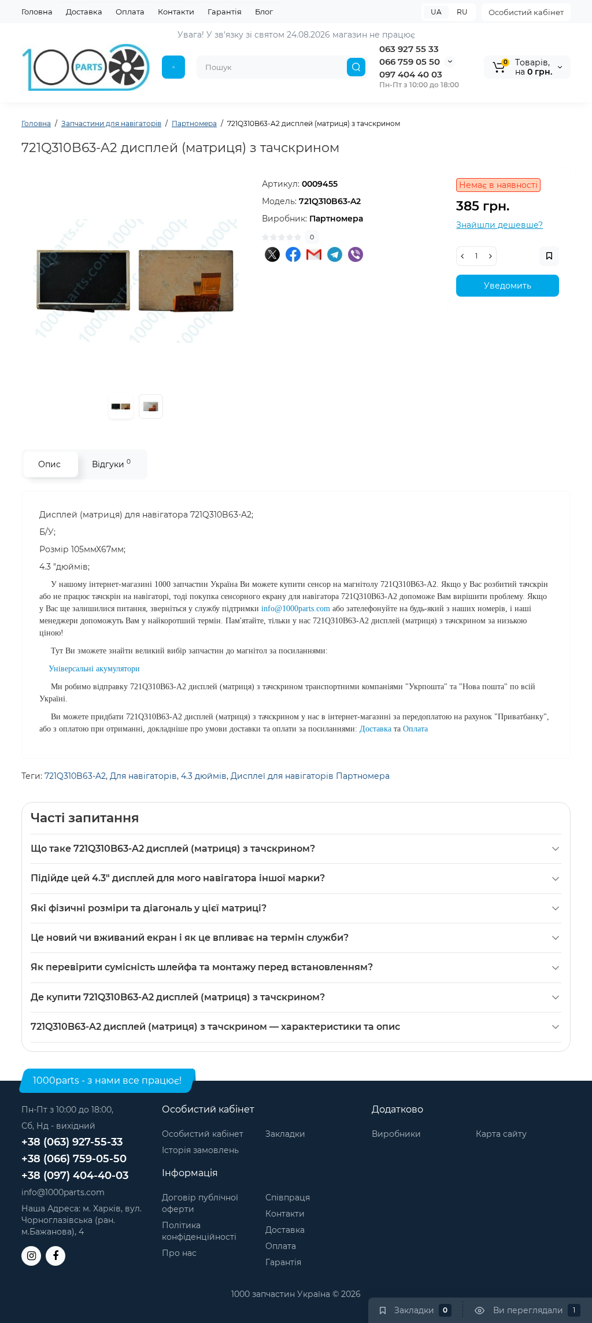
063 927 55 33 (409, 48)
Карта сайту (501, 1134)
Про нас (179, 1253)
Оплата (130, 11)
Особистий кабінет (526, 12)
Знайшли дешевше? (499, 225)
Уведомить (507, 285)
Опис (49, 464)
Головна (37, 11)
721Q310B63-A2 (75, 776)
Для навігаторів (143, 776)
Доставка (84, 11)
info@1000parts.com (63, 1192)
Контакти (176, 11)
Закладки (285, 1134)
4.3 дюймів (204, 776)
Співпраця (287, 1197)
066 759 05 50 (409, 61)
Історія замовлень (200, 1150)
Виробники (396, 1134)
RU (462, 12)
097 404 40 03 (410, 74)
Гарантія (225, 11)
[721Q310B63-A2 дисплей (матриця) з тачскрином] (136, 281)
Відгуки (111, 463)
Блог (264, 11)
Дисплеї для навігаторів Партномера (310, 776)
